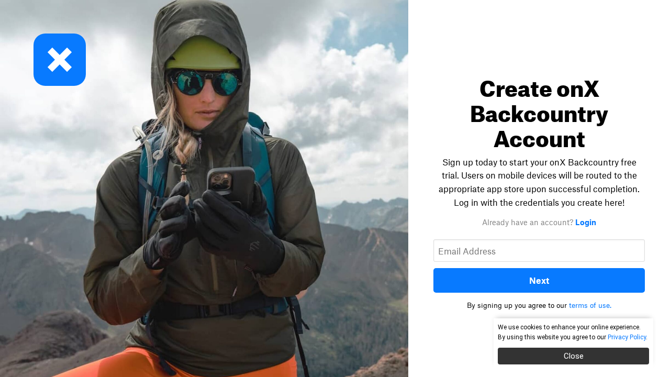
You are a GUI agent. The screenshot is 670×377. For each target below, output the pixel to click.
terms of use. (590, 305)
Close (574, 356)
